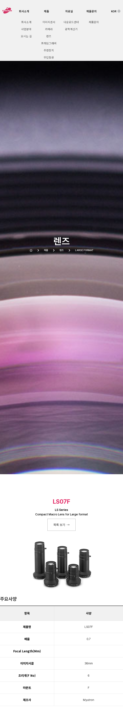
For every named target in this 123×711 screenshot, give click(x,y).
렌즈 (48, 36)
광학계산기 (71, 29)
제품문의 (91, 11)
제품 (46, 11)
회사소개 (24, 11)
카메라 (49, 29)
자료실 (69, 11)
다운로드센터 (71, 22)
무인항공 (49, 57)
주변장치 (49, 50)
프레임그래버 (48, 43)
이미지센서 (48, 22)
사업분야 (26, 29)
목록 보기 (59, 524)
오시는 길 (26, 36)
